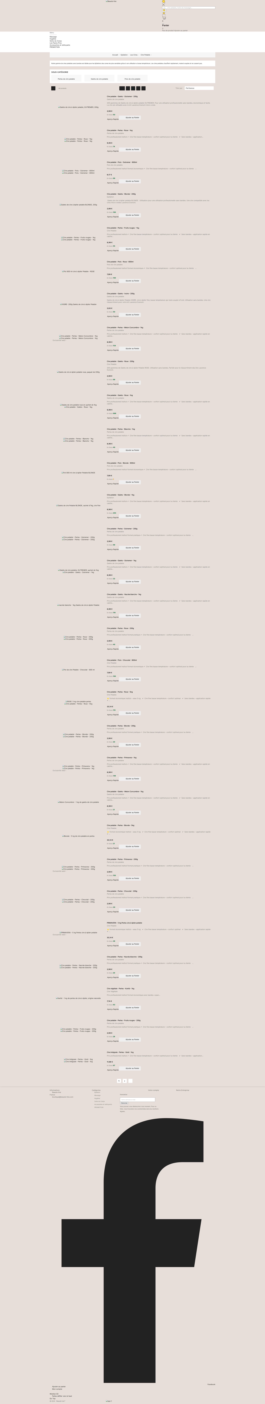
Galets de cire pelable (99, 79)
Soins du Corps (99, 1101)
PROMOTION (98, 1107)
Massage (97, 1095)
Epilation (97, 1092)
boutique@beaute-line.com (62, 1097)
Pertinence (199, 88)
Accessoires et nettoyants (103, 1104)
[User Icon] (163, 14)
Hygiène (97, 1098)
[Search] (164, 10)
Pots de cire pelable (132, 79)
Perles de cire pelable (66, 79)
